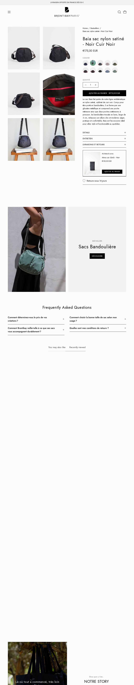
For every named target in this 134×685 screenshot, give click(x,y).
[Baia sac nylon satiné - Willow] (115, 70)
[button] (119, 12)
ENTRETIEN (88, 138)
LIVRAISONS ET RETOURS (94, 144)
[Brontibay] (67, 12)
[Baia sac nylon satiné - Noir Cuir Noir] (100, 70)
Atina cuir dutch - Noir (111, 157)
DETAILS (86, 132)
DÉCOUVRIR (97, 256)
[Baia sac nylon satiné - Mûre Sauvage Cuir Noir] (93, 70)
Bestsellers (95, 28)
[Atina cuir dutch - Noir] (92, 163)
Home (85, 28)
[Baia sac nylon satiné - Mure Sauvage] (85, 70)
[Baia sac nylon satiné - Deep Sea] (93, 63)
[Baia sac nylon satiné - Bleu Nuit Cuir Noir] (85, 63)
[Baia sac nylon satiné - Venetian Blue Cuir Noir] (107, 70)
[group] (67, 2)
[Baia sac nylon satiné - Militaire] (115, 63)
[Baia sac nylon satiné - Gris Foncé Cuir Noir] (100, 63)
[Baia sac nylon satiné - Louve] (107, 63)
